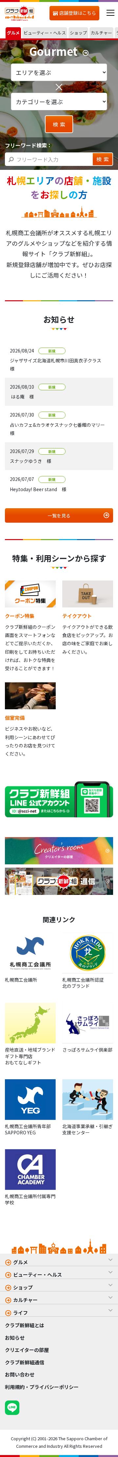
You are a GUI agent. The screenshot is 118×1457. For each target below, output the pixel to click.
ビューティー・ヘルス (37, 1274)
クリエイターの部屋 (27, 1349)
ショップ (23, 1287)
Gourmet (53, 51)
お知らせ (15, 1337)
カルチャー (25, 1299)
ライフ (20, 1312)
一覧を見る (59, 515)
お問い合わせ (19, 1374)
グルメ (20, 1262)
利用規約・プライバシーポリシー (42, 1386)
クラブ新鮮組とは (24, 1325)
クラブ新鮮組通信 (24, 1362)
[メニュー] (110, 13)
